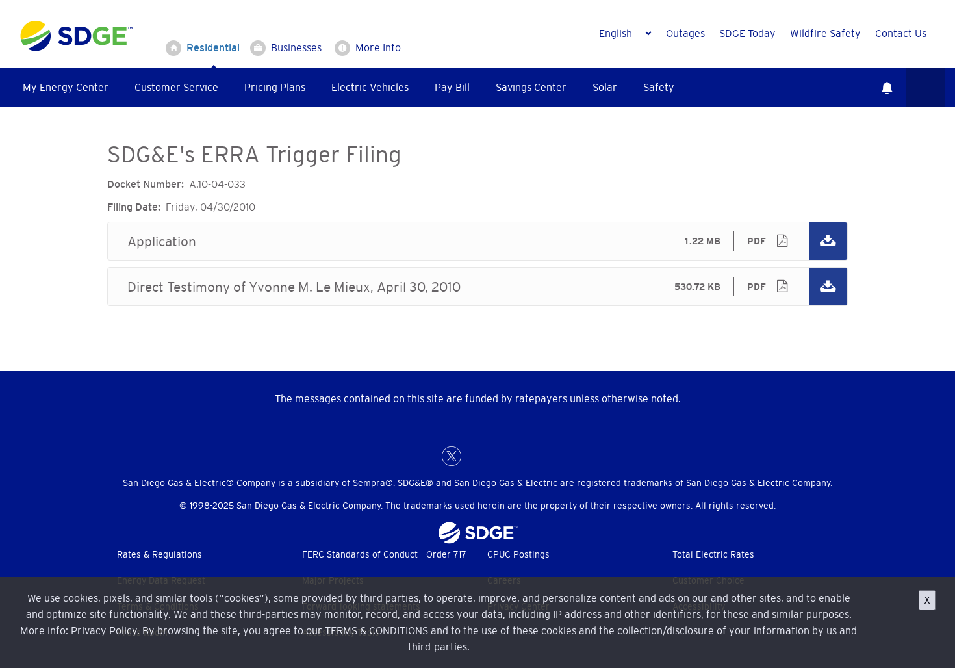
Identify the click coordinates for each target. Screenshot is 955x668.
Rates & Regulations (159, 554)
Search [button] (925, 87)
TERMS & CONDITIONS (376, 630)
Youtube (529, 456)
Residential (213, 47)
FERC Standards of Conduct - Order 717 (384, 554)
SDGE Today (747, 33)
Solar (604, 87)
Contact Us (900, 33)
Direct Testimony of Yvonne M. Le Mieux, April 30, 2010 (477, 286)
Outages (685, 33)
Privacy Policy (104, 630)
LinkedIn (477, 456)
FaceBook (425, 456)
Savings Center (531, 87)
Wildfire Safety (825, 33)
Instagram (503, 456)
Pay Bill (452, 87)
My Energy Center (65, 87)
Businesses (296, 47)
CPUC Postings (518, 554)
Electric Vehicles (370, 87)
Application (477, 241)
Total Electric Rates (713, 554)
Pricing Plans (274, 87)
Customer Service (176, 87)
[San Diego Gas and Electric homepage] (76, 48)
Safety (658, 87)
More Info (378, 47)
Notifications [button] (886, 87)
